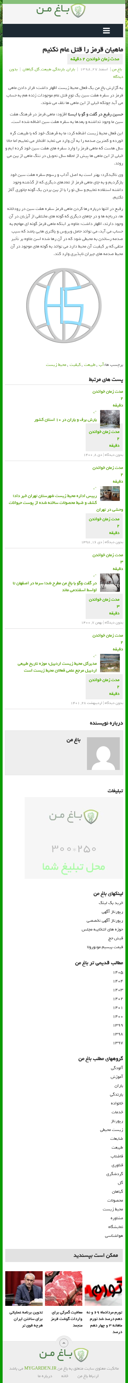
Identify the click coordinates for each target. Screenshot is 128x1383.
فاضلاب (117, 1156)
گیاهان (28, 69)
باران (71, 69)
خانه (64, 1376)
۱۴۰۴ (118, 981)
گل (37, 69)
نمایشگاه (115, 1226)
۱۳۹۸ (118, 1034)
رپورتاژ (117, 1121)
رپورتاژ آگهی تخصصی (105, 920)
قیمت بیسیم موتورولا (105, 947)
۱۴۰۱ (118, 1007)
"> (65, 416)
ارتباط (94, 1376)
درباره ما (45, 1376)
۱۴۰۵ (118, 972)
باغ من (117, 69)
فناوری (117, 1165)
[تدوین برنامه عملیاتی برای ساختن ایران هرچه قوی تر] (24, 1288)
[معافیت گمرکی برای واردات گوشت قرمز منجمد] (63, 1288)
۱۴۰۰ (118, 1016)
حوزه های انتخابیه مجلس (102, 929)
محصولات (115, 1200)
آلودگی (117, 1068)
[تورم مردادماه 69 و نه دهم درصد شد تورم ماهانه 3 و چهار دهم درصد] (103, 1288)
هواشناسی (114, 1235)
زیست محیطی (111, 1129)
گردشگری (114, 1173)
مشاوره (117, 1218)
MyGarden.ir (40, 1368)
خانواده (117, 1103)
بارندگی (59, 69)
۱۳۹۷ (118, 1042)
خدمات (117, 1112)
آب (101, 364)
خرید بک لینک (111, 902)
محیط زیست (56, 364)
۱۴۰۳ (118, 989)
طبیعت (46, 69)
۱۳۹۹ (118, 1025)
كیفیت (75, 364)
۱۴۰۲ (118, 998)
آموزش (117, 1076)
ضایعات (116, 1138)
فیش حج (115, 938)
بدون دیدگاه (114, 455)
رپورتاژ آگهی (112, 911)
